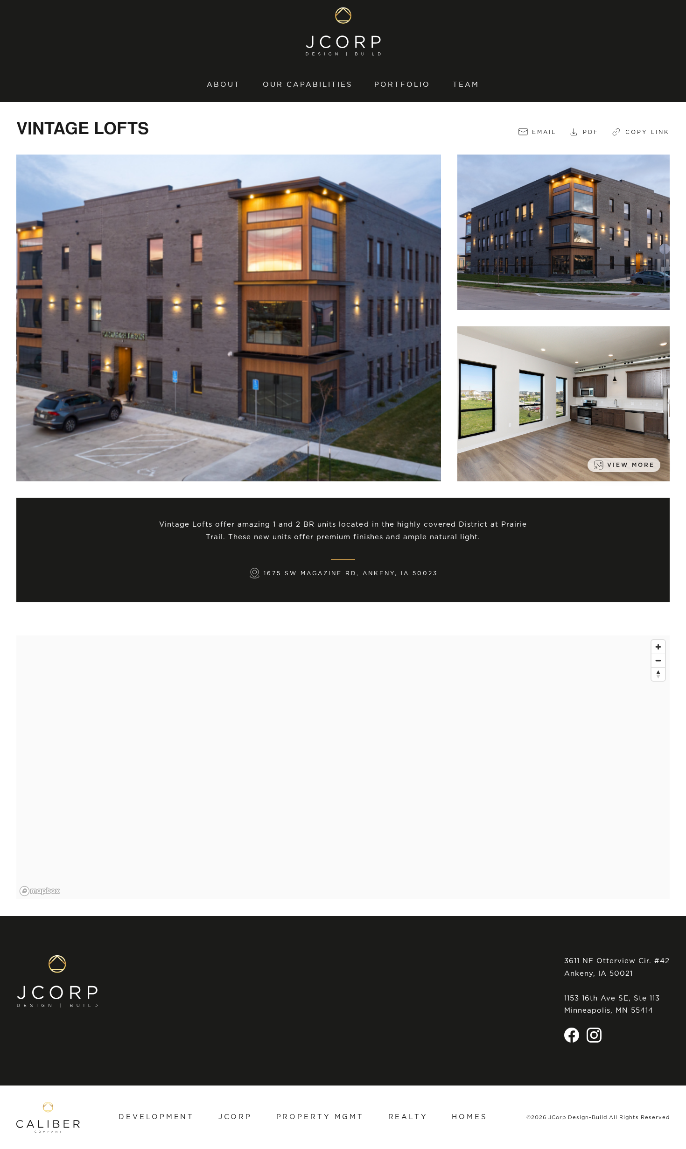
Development (156, 1117)
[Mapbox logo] (39, 891)
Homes (469, 1117)
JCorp (235, 1117)
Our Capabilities (307, 84)
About (223, 84)
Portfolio (402, 84)
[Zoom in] (658, 647)
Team (466, 84)
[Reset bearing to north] (658, 674)
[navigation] (343, 85)
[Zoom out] (658, 660)
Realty (408, 1117)
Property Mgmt (320, 1117)
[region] (343, 767)
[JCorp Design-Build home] (343, 31)
